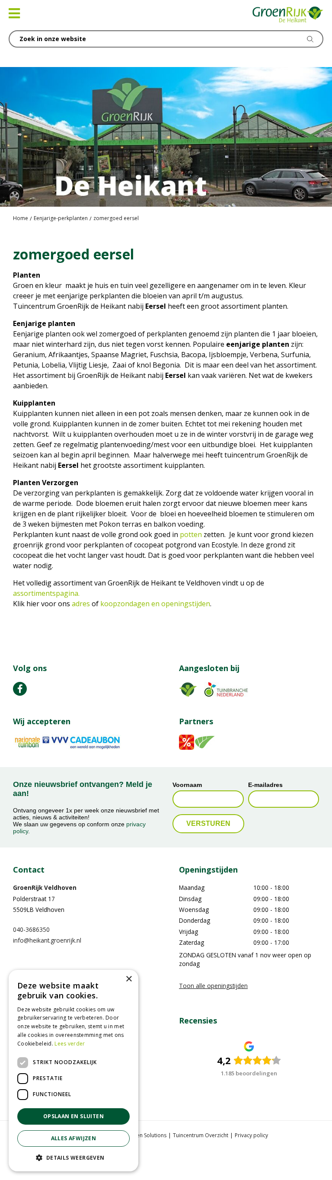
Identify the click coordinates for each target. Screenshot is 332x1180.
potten (192, 534)
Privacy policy (251, 1135)
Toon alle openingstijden (213, 986)
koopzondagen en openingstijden (155, 603)
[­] (20, 689)
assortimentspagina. (46, 593)
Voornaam (187, 784)
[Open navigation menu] (14, 13)
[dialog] (73, 1070)
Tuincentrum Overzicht (200, 1135)
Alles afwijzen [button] (73, 1138)
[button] (73, 1157)
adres (82, 603)
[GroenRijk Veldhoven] (288, 15)
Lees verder (69, 1043)
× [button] (128, 979)
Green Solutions (147, 1135)
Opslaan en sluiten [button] (73, 1116)
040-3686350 (31, 929)
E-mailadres (265, 784)
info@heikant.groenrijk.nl (47, 941)
